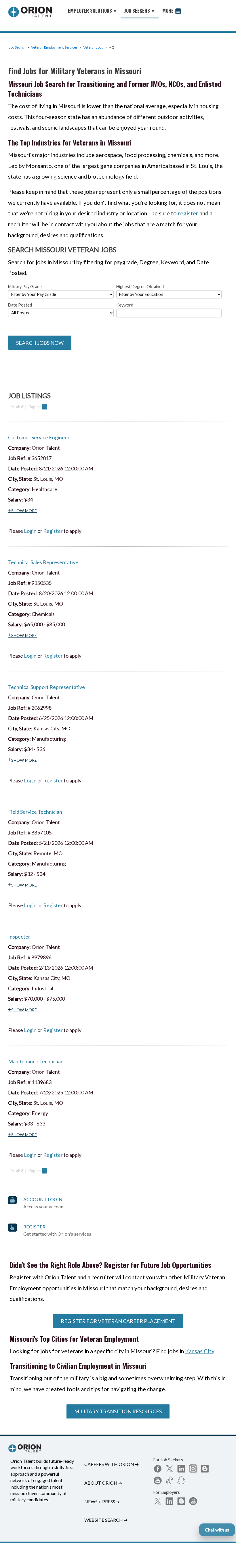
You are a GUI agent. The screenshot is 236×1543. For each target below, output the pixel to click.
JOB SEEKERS (139, 10)
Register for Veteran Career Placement (118, 1321)
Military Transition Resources (118, 1411)
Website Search (105, 1520)
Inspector (19, 936)
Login (30, 531)
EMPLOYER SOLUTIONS (92, 10)
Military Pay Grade (25, 286)
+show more (22, 509)
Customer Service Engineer (39, 437)
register (188, 213)
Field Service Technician (35, 812)
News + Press (102, 1501)
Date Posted (20, 305)
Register (53, 531)
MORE (168, 10)
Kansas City (199, 1350)
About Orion (103, 1482)
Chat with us (217, 1529)
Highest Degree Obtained (140, 286)
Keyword (124, 305)
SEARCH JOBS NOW (40, 343)
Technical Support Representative (46, 687)
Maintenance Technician (36, 1061)
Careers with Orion (111, 1464)
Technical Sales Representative (43, 562)
